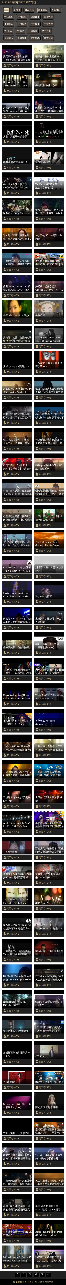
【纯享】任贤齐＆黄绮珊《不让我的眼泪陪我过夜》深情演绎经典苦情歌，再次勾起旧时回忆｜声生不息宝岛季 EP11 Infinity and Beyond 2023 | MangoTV (49, 773)
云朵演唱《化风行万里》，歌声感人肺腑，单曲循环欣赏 (17, 773)
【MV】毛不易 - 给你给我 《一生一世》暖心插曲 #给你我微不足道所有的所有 (17, 748)
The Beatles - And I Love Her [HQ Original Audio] (47, 339)
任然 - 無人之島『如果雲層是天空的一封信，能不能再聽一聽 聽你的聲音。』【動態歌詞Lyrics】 (17, 492)
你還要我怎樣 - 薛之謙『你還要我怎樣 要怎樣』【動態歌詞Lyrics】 (49, 441)
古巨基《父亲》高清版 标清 (48, 799)
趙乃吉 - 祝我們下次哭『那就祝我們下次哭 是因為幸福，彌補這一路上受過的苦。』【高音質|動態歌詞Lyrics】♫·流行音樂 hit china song (17, 927)
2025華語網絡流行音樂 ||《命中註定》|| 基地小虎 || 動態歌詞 (48, 1259)
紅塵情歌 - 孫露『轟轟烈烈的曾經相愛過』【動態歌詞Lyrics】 (17, 518)
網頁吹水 (35, 17)
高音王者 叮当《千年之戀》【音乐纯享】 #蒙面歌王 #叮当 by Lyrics (17, 467)
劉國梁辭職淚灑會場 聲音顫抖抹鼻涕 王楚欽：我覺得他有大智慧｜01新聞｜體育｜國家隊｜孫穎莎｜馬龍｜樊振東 (49, 492)
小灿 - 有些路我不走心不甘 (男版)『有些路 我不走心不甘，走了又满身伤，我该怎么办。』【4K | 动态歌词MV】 (49, 416)
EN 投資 (20, 31)
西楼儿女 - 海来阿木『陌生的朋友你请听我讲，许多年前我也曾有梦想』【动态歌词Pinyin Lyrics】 (49, 850)
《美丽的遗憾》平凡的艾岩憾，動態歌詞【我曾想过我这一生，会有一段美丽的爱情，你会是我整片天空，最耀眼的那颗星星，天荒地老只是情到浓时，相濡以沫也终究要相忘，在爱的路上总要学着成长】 (17, 1182)
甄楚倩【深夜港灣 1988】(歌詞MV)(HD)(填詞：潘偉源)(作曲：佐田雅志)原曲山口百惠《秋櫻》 (49, 109)
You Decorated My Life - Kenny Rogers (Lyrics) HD (48, 135)
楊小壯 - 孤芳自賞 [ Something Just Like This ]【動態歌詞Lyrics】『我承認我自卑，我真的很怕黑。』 (16, 186)
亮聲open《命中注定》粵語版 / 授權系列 (49, 467)
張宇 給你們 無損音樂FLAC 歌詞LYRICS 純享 (48, 1208)
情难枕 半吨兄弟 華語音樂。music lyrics (47, 876)
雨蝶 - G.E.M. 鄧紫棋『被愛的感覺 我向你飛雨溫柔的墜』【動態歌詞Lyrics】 (16, 1208)
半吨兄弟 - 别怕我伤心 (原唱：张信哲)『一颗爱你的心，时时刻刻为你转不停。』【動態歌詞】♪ (17, 544)
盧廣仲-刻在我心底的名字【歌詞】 (16, 1055)
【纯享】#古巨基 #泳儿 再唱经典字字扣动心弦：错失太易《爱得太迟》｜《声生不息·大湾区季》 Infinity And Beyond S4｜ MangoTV (49, 1080)
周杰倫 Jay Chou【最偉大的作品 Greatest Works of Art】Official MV (17, 390)
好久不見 (40, 1056)
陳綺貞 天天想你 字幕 (46, 1107)
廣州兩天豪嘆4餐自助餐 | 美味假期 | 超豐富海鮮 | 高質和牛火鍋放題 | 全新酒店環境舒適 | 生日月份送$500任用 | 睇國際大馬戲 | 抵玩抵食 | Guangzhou (49, 263)
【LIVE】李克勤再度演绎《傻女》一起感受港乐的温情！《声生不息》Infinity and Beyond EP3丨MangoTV (17, 671)
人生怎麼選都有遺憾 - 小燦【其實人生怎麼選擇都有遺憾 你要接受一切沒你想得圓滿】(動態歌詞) (49, 1182)
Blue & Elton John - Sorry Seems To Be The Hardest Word (16, 84)
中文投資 (48, 24)
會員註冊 (22, 38)
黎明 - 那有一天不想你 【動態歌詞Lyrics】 (47, 646)
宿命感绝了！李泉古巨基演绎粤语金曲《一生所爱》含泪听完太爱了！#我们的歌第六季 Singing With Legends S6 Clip (49, 1131)
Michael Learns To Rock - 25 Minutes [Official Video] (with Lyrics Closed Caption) (17, 1259)
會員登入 (8, 38)
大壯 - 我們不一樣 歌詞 (15, 136)
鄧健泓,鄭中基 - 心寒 (46, 85)
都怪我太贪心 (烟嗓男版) (16, 1030)
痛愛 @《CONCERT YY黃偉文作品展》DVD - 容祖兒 (16, 288)
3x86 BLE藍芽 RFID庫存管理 (19, 2)
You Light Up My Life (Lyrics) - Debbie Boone (47, 544)
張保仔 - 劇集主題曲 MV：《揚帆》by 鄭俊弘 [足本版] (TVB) (49, 58)
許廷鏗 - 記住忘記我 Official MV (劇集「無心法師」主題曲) (49, 288)
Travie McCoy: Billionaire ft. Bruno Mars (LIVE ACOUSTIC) (49, 697)
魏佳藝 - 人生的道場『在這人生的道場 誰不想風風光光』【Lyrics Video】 (49, 978)
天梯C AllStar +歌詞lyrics (16, 366)
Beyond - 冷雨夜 (43, 596)
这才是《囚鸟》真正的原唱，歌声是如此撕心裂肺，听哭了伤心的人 (17, 237)
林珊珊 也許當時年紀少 (15, 162)
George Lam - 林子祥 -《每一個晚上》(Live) (17, 1106)
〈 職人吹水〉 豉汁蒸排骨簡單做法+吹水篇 (49, 518)
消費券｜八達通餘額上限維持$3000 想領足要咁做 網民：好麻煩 (17, 876)
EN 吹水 (8, 31)
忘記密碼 (35, 38)
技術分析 (8, 17)
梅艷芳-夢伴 (41, 903)
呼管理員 (48, 38)
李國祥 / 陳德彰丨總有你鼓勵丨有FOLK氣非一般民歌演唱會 (49, 211)
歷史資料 (46, 31)
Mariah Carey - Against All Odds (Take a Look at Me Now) (16, 595)
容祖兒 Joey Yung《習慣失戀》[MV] (16, 799)
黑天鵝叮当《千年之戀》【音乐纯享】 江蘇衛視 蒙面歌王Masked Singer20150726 (17, 58)
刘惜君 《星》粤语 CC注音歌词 (49, 569)
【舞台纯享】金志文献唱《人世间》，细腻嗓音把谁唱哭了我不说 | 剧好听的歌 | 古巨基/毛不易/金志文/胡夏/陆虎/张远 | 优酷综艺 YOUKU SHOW (17, 263)
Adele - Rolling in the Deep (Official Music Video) (48, 1233)
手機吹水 (8, 24)
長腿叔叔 (40, 315)
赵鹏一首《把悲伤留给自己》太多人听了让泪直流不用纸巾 (17, 416)
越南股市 (29, 10)
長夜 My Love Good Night (16, 315)
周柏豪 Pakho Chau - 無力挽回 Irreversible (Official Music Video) (16, 109)
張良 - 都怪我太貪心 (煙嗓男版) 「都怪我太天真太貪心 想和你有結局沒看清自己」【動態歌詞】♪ (49, 390)
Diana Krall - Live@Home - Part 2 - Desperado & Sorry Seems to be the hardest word (17, 697)
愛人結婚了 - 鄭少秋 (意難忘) (49, 952)
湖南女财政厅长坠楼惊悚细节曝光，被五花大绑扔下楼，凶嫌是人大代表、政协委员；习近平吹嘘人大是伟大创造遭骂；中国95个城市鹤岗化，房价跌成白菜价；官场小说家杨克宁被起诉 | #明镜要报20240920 (49, 671)
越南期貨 (42, 10)
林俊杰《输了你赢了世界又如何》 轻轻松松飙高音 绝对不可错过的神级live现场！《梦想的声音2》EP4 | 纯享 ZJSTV (17, 1157)
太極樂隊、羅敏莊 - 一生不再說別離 (49, 620)
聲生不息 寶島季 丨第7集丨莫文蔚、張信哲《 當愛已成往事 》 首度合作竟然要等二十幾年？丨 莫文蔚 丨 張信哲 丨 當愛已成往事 (17, 441)
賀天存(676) (12, 65)
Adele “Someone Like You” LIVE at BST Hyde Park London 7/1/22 (16, 825)
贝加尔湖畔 (9, 1081)
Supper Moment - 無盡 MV (48, 928)
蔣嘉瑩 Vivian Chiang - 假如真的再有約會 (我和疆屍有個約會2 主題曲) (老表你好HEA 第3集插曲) (17, 620)
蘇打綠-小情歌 (42, 162)
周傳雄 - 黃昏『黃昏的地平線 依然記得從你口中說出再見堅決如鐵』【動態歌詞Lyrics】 (17, 339)
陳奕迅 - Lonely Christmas (16, 213)
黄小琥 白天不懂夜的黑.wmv (46, 722)
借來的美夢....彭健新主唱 (16, 647)
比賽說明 (33, 31)
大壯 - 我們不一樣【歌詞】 (17, 1133)
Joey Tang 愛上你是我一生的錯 (48, 237)
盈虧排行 (55, 10)
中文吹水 (35, 24)
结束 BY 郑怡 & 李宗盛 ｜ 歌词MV (49, 1003)
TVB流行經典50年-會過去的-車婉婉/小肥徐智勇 (48, 1157)
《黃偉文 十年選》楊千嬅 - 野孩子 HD (49, 365)
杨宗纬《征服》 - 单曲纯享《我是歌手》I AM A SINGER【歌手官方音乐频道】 (17, 722)
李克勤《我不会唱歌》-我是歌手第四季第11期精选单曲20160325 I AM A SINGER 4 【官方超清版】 (49, 825)
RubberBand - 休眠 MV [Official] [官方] (14, 1003)
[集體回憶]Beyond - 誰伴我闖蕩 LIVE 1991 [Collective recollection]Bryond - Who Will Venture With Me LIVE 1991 (17, 978)
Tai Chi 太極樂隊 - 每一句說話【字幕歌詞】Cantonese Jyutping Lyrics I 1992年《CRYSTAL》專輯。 (48, 186)
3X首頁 (17, 10)
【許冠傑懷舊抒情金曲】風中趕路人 (17, 1233)
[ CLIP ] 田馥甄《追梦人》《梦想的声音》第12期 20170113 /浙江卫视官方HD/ (49, 1029)
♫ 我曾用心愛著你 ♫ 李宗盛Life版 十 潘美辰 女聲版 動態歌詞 (49, 748)
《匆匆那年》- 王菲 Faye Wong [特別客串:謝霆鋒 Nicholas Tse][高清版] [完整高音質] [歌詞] (17, 952)
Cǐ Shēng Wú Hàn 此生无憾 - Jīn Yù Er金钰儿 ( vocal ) (17, 569)
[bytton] (6, 9)
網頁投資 (48, 17)
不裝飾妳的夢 (10, 852)
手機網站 (22, 17)
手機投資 (22, 24)
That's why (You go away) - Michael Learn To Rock (16, 901)
